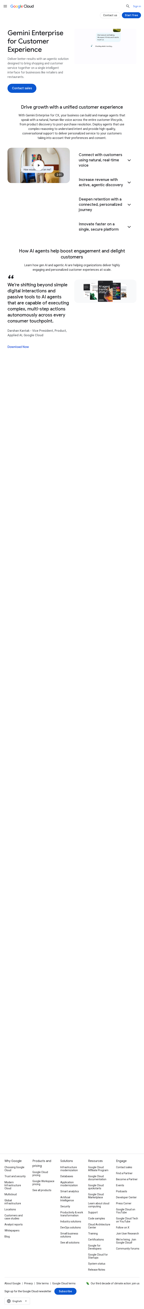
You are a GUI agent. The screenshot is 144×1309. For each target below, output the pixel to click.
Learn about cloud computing (98, 1205)
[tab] (53, 931)
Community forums (127, 1248)
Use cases (50, 35)
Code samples (96, 1218)
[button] (105, 160)
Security (65, 1206)
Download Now (18, 347)
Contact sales (124, 1167)
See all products (41, 1190)
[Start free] (131, 15)
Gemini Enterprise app (31, 597)
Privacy (28, 1283)
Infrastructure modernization (69, 1169)
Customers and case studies (13, 1217)
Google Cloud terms (64, 1283)
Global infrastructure (12, 1202)
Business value (24, 35)
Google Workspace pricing (43, 1183)
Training (93, 1233)
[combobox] (17, 1301)
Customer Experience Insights (36, 614)
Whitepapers (12, 1230)
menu (5, 6)
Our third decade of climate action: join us (115, 1283)
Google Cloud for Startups (98, 1256)
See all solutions (70, 1242)
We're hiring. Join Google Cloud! (126, 1241)
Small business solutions (69, 1235)
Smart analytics (69, 1191)
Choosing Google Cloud (14, 1169)
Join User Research (127, 1233)
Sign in (137, 6)
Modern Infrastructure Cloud (12, 1185)
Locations (10, 1209)
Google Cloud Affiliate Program (98, 1169)
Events (120, 1185)
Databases (66, 1176)
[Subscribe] (65, 1291)
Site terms (42, 1283)
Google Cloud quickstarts (96, 1187)
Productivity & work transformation (71, 1214)
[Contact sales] (22, 88)
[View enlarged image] (105, 46)
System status (96, 1263)
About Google (12, 1283)
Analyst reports (13, 1224)
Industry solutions (70, 1221)
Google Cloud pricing (40, 1174)
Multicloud (10, 1194)
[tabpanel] (72, 992)
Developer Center (126, 1197)
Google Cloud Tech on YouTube (127, 1220)
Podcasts (121, 1191)
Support (93, 1212)
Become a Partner (127, 1179)
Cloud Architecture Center (99, 1226)
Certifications (96, 1239)
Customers (75, 35)
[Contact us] (110, 15)
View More (70, 1036)
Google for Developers (94, 1247)
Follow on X (122, 1227)
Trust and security (15, 1176)
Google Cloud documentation (97, 1178)
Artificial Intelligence (67, 1199)
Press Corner (123, 1203)
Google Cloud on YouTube (125, 1211)
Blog (7, 1236)
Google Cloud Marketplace (96, 1196)
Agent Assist (25, 606)
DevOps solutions (70, 1227)
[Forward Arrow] (125, 597)
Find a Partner (124, 1173)
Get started (124, 35)
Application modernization (69, 1184)
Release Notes (96, 1269)
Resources (99, 35)
